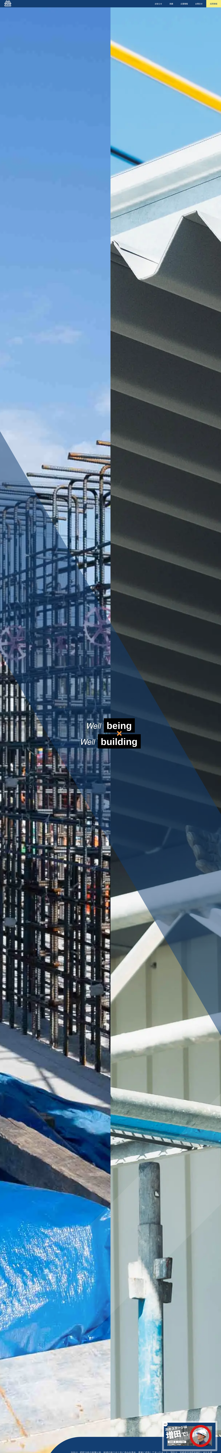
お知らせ (158, 3)
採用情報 (213, 3)
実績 (171, 3)
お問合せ (199, 3)
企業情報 (184, 3)
